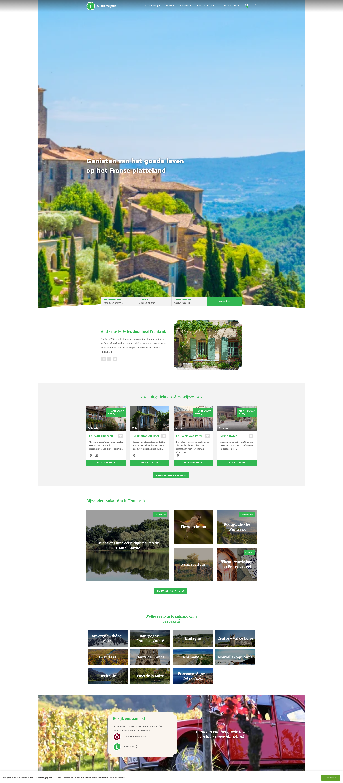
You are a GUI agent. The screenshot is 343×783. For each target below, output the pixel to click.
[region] (171, 777)
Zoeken (170, 6)
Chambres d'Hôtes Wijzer (135, 736)
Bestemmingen (152, 6)
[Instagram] (103, 359)
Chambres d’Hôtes (230, 6)
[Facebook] (109, 359)
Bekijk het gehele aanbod (171, 475)
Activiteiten (185, 6)
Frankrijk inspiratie (206, 6)
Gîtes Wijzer (128, 746)
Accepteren (330, 778)
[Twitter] (115, 359)
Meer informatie (117, 778)
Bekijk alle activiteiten (170, 591)
